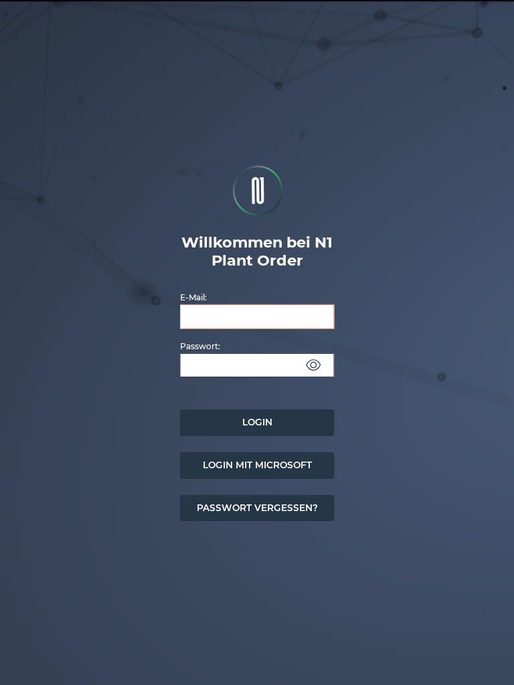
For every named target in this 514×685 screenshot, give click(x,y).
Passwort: (200, 345)
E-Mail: (193, 297)
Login (257, 422)
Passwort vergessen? (257, 507)
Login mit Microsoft (257, 465)
